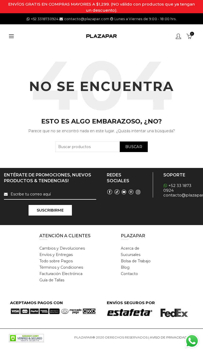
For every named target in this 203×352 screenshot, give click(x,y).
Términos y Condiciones (61, 267)
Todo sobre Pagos (56, 261)
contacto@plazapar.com (86, 19)
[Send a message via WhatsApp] (192, 341)
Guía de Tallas (51, 280)
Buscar (133, 146)
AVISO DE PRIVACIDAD (168, 337)
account (178, 36)
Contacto (129, 273)
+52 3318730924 (44, 19)
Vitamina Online (87, 344)
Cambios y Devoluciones (62, 248)
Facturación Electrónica (60, 273)
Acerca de (130, 248)
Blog (125, 267)
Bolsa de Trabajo (136, 261)
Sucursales (130, 254)
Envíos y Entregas (56, 254)
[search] (101, 146)
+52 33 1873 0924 (177, 188)
